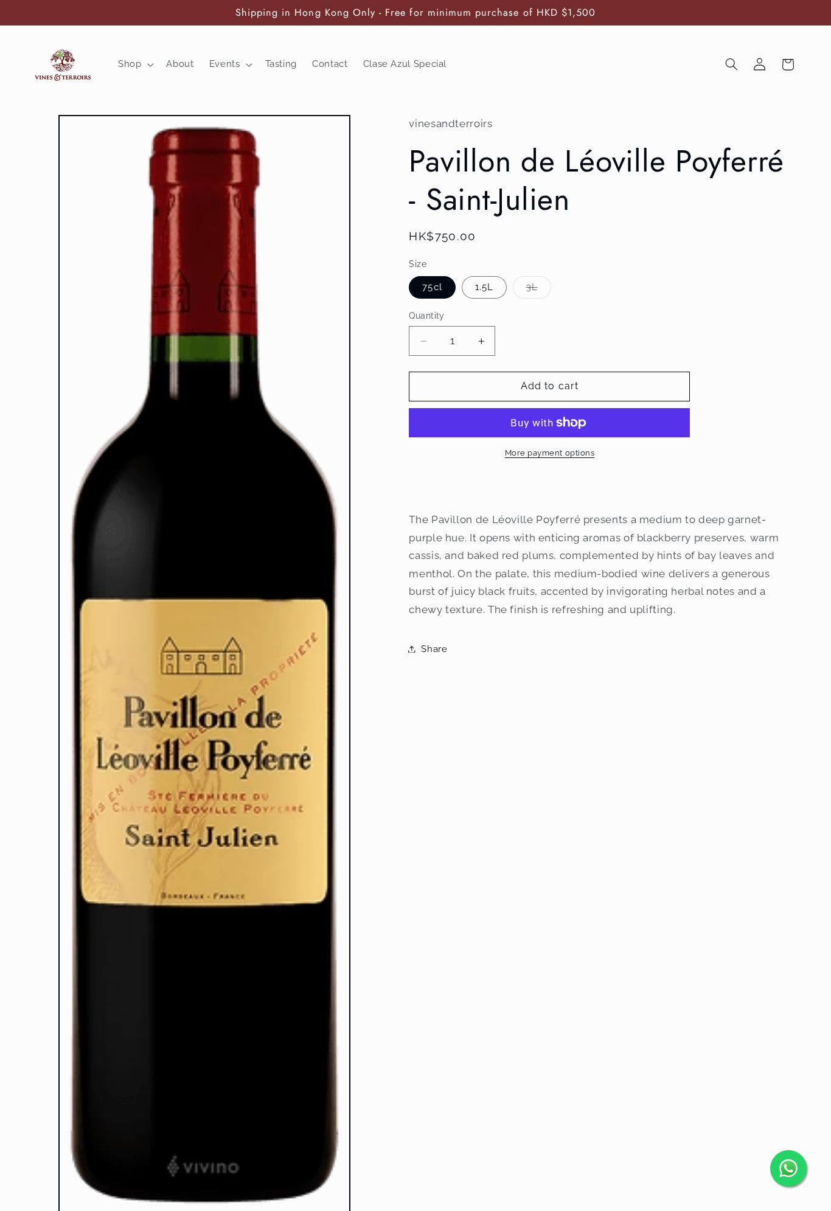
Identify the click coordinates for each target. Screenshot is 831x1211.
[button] (134, 64)
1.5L (484, 287)
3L (538, 290)
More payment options (550, 452)
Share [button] (434, 649)
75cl (432, 287)
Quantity (426, 316)
